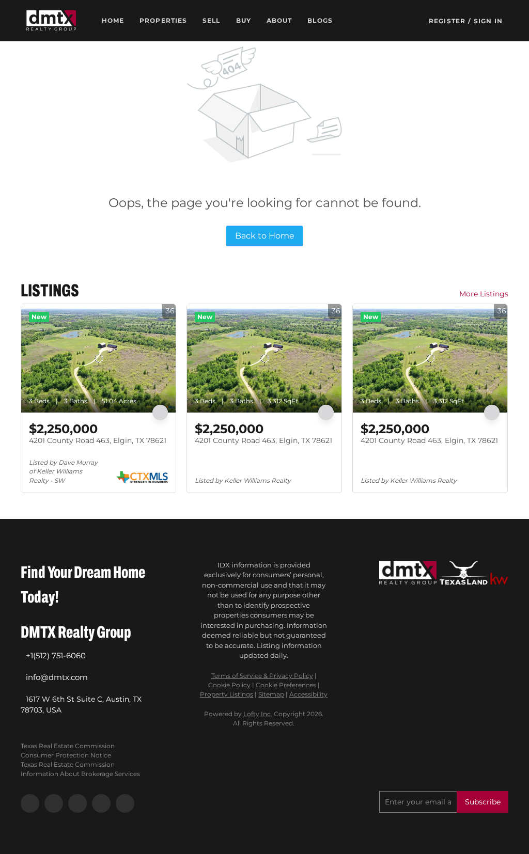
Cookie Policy (229, 685)
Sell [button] (211, 20)
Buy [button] (243, 20)
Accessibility (308, 694)
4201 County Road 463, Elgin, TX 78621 (97, 440)
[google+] (125, 803)
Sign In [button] (488, 21)
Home (113, 20)
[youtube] (101, 803)
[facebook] (30, 803)
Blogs (320, 20)
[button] (51, 20)
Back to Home (264, 236)
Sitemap (271, 694)
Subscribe (483, 801)
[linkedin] (53, 803)
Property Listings (226, 694)
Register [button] (447, 21)
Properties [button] (163, 20)
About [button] (279, 20)
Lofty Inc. (257, 714)
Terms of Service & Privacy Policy (262, 675)
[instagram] (77, 803)
